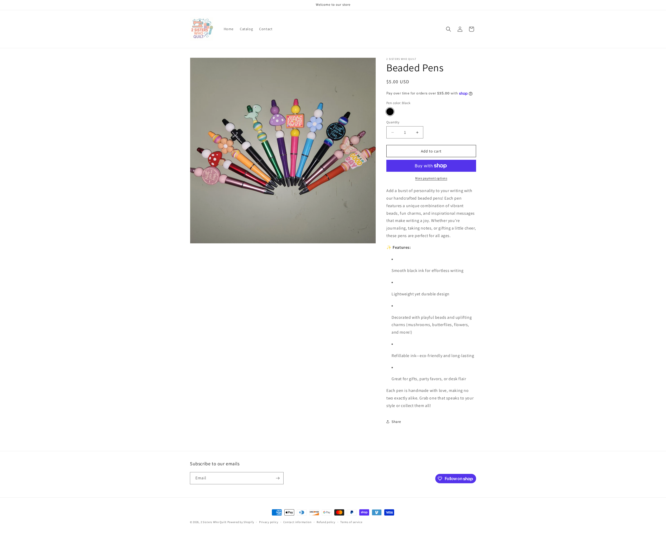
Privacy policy (268, 522)
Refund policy (326, 522)
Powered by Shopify (240, 522)
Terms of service (351, 522)
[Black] (390, 111)
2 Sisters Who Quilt (214, 522)
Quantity (392, 122)
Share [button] (396, 421)
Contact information (297, 522)
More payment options (431, 178)
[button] (448, 29)
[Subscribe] (277, 478)
